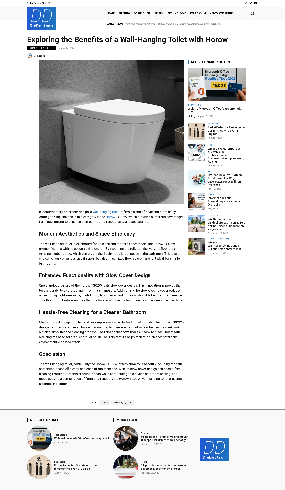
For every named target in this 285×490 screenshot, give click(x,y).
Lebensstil (213, 124)
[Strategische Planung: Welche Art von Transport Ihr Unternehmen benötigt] (125, 438)
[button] (252, 13)
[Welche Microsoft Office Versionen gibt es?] (217, 84)
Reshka (41, 55)
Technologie (194, 105)
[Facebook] (240, 3)
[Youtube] (255, 3)
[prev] (249, 23)
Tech (210, 171)
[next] (255, 23)
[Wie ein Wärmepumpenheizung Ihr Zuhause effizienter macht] (196, 246)
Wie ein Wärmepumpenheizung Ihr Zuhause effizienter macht (225, 246)
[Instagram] (245, 3)
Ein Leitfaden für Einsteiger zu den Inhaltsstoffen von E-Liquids (227, 131)
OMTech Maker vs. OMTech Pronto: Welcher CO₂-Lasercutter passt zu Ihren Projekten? (173, 23)
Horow (110, 217)
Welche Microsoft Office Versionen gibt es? (81, 438)
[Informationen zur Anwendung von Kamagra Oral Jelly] (196, 202)
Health (211, 194)
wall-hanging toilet (106, 212)
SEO (210, 145)
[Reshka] (30, 56)
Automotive (147, 433)
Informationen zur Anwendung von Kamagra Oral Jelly (224, 201)
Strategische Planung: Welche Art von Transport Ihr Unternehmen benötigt (164, 438)
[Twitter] (250, 3)
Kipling (191, 116)
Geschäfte (213, 216)
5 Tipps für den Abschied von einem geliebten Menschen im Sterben (163, 467)
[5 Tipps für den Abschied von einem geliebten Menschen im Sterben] (125, 467)
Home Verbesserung (41, 48)
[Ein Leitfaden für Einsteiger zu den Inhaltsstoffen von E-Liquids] (196, 131)
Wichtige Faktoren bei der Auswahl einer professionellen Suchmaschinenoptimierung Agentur (226, 155)
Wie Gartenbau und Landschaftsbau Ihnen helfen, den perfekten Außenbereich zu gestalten (226, 224)
